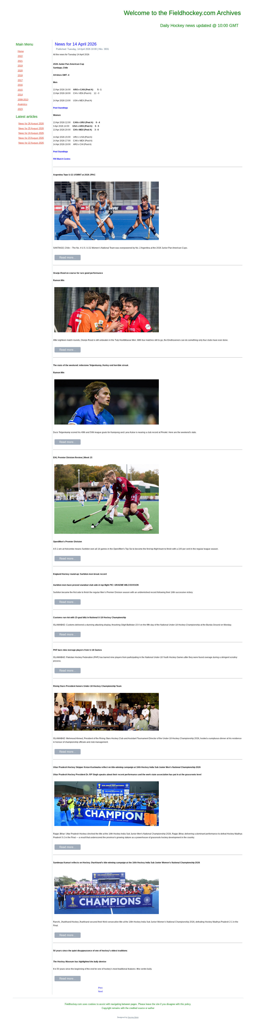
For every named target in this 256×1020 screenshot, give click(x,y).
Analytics (22, 104)
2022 (20, 56)
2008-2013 (23, 99)
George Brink (133, 1017)
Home (21, 51)
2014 (20, 94)
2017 (20, 80)
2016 (20, 85)
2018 (20, 75)
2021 (20, 61)
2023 (20, 109)
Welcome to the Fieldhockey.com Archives (182, 12)
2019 (20, 65)
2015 (20, 90)
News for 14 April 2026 (75, 44)
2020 (20, 70)
